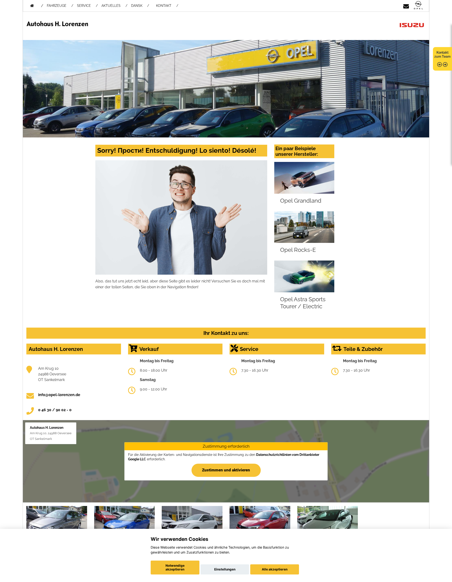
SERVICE (84, 6)
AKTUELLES (111, 6)
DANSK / (140, 6)
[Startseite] (418, 5)
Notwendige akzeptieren (175, 567)
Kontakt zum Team (442, 54)
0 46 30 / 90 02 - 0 (55, 410)
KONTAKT (163, 6)
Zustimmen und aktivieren (226, 470)
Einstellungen (224, 569)
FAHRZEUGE (56, 6)
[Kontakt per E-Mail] (406, 5)
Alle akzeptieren (274, 569)
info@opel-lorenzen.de (59, 395)
